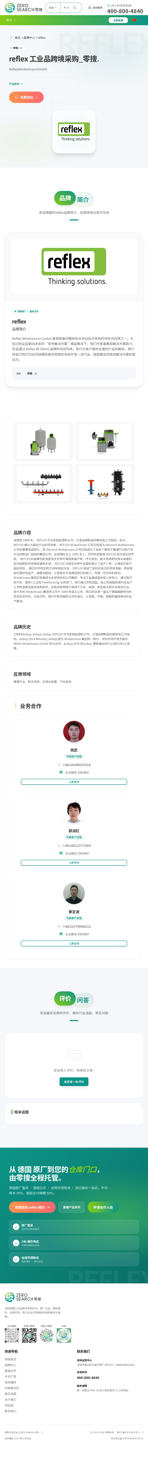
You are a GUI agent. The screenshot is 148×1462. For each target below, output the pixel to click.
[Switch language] (135, 20)
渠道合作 (10, 1370)
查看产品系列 (71, 1207)
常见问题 (10, 1394)
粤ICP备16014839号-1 (128, 1432)
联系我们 (10, 1411)
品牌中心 (29, 37)
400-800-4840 (125, 11)
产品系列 (16, 84)
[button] (11, 20)
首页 (18, 37)
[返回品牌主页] (74, 131)
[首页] (23, 8)
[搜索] (75, 7)
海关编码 (10, 1382)
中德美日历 (12, 1388)
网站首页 (10, 1359)
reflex (41, 37)
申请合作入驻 (103, 1207)
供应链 (9, 1405)
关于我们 (10, 1399)
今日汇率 (10, 1376)
